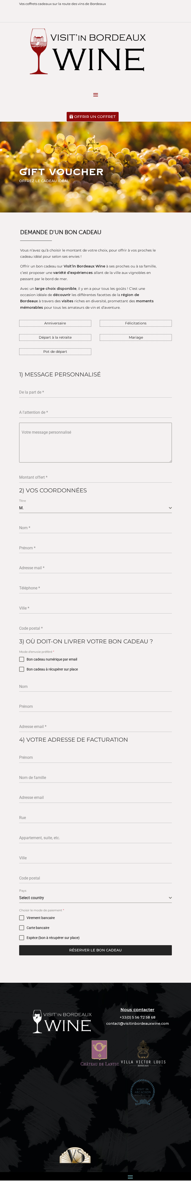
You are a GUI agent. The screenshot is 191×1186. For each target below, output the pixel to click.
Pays (22, 890)
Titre (22, 501)
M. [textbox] (21, 508)
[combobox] (95, 508)
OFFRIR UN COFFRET (95, 116)
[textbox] (94, 898)
